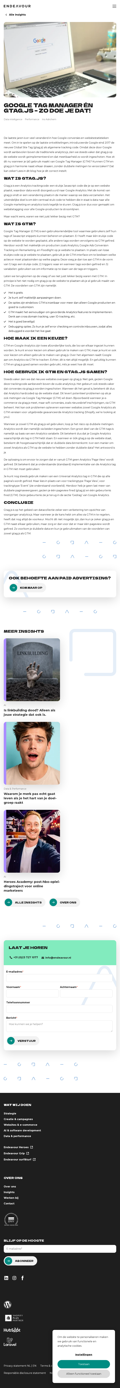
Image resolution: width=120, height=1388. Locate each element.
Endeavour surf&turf (18, 1159)
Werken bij (11, 1197)
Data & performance (17, 1136)
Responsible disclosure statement (25, 1373)
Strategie (10, 1113)
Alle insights (17, 14)
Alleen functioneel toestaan (83, 1373)
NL (29, 1365)
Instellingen (83, 1354)
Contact (9, 1203)
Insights (9, 1192)
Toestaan (84, 1364)
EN (34, 1365)
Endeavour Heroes (16, 1147)
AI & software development (22, 1130)
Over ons (10, 1186)
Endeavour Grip (14, 1153)
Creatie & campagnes (18, 1119)
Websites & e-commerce (20, 1124)
